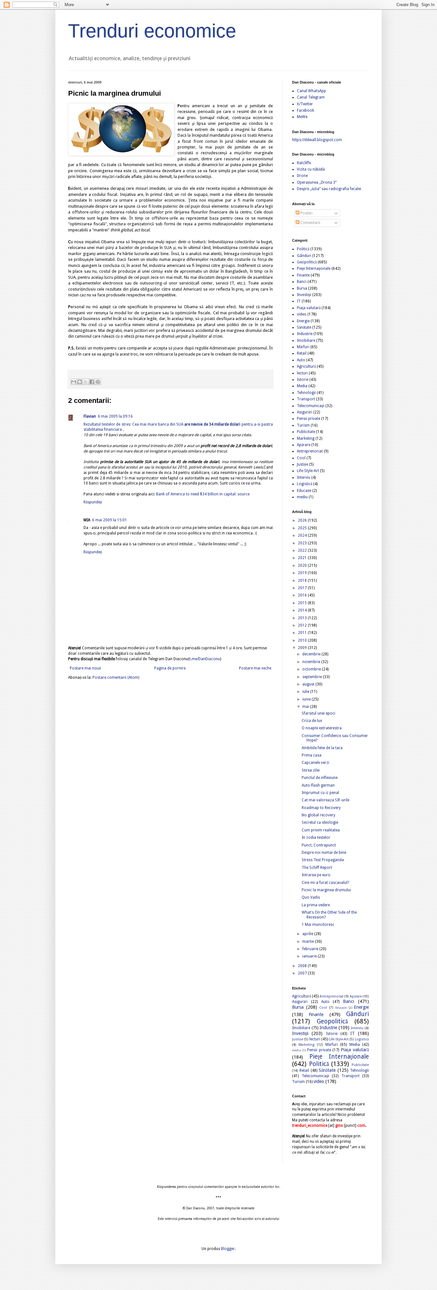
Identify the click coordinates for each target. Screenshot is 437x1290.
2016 (303, 595)
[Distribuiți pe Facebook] (92, 382)
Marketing (305, 438)
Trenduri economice (152, 31)
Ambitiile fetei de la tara (322, 748)
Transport (306, 399)
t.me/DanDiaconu (204, 659)
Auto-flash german (318, 785)
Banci (301, 281)
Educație (304, 490)
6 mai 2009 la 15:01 (109, 520)
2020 (303, 565)
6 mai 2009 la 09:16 (115, 416)
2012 (303, 625)
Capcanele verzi (315, 762)
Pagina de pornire (170, 668)
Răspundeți (92, 502)
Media (302, 386)
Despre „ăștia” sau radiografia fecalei (329, 189)
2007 (303, 973)
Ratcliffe (304, 163)
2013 (303, 618)
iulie (306, 691)
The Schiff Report (317, 867)
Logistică (304, 484)
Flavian (89, 416)
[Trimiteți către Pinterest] (98, 382)
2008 (303, 966)
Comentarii (309, 222)
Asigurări (304, 412)
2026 (303, 520)
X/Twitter (305, 104)
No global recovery (318, 815)
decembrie (312, 654)
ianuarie (310, 956)
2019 (303, 573)
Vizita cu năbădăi (311, 169)
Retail (301, 353)
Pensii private (308, 418)
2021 (303, 558)
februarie (310, 949)
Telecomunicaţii (310, 406)
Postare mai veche (255, 668)
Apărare (303, 445)
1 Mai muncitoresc (318, 924)
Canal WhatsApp (311, 91)
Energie (303, 321)
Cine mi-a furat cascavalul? (325, 882)
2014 (303, 610)
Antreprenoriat (310, 451)
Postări (306, 213)
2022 (303, 550)
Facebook (305, 110)
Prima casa (312, 755)
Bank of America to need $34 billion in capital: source (203, 494)
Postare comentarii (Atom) (115, 677)
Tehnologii (306, 392)
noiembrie (311, 662)
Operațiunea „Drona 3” (317, 182)
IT (299, 301)
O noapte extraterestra (322, 728)
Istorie (302, 379)
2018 (303, 580)
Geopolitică (307, 262)
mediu (302, 497)
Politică (303, 249)
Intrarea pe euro (316, 875)
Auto (301, 360)
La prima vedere (316, 905)
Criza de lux (312, 720)
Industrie (305, 334)
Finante (303, 275)
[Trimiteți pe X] (86, 382)
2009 (303, 647)
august (308, 684)
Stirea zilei (311, 770)
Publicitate (306, 431)
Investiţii (304, 294)
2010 (303, 640)
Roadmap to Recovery (321, 807)
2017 (303, 588)
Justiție (302, 464)
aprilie (308, 934)
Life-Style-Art (308, 471)
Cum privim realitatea (321, 830)
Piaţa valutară (309, 308)
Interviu (303, 477)
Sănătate (304, 327)
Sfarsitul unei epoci (318, 713)
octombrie (312, 669)
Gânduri (304, 255)
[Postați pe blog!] (79, 382)
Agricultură (306, 366)
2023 (303, 543)
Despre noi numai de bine (324, 852)
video (301, 314)
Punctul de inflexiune (320, 777)
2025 (303, 528)
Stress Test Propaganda (323, 860)
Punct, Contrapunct (319, 845)
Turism (303, 425)
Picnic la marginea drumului (326, 890)
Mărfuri (303, 347)
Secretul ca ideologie (320, 822)
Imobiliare (306, 340)
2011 (303, 632)
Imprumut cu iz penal (320, 792)
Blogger (228, 1248)
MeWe (302, 117)
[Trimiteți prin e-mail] (73, 382)
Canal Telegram (311, 97)
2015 (303, 603)
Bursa (302, 288)
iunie (307, 699)
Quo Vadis (311, 897)
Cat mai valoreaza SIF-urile (325, 800)
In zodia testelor (316, 837)
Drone (302, 175)
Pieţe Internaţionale (313, 268)
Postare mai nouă (85, 668)
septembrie (312, 677)
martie (308, 941)
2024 (303, 535)
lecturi (302, 373)
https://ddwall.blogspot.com (317, 140)
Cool (301, 458)
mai (306, 706)
